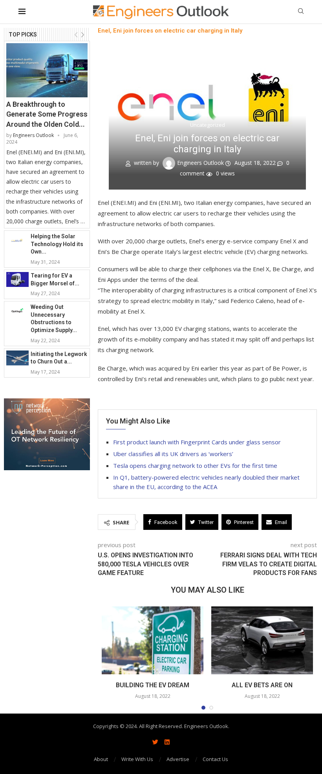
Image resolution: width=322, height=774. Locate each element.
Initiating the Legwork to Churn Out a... (59, 358)
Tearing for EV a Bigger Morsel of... (55, 279)
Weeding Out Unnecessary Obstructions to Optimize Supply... (54, 318)
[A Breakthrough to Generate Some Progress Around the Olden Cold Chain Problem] (47, 70)
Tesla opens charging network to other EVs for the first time (195, 465)
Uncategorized (207, 125)
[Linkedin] (167, 742)
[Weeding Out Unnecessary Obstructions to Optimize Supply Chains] (17, 310)
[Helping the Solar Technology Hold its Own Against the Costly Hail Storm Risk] (17, 240)
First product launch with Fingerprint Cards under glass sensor (197, 442)
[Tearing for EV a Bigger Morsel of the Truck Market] (17, 279)
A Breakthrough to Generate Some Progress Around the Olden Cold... (47, 114)
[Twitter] (155, 742)
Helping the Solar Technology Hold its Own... (57, 244)
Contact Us (215, 759)
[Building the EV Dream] (152, 640)
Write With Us (137, 759)
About (101, 759)
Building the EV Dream (152, 685)
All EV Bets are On (262, 685)
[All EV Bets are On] (262, 640)
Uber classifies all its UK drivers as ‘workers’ (173, 454)
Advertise (177, 759)
